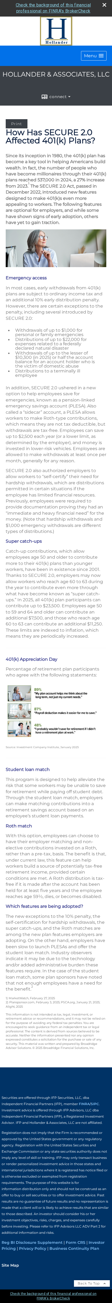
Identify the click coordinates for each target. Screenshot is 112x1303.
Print (16, 123)
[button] (94, 56)
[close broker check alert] (104, 5)
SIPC (95, 1104)
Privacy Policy (32, 1248)
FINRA (84, 1104)
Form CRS (75, 1242)
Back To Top (89, 1283)
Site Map (10, 1265)
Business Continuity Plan (74, 1248)
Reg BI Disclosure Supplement (32, 1242)
